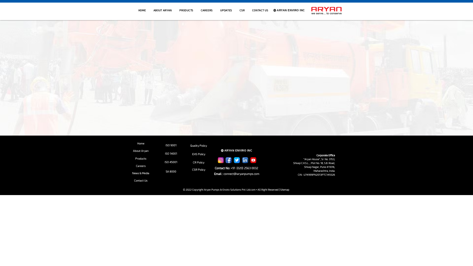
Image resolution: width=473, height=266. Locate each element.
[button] (186, 10)
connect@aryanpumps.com (241, 174)
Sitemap (284, 189)
